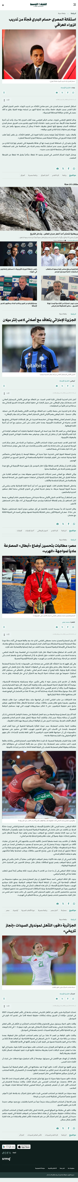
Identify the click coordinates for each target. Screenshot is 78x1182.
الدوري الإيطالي (42, 530)
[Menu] (74, 5)
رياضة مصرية (32, 175)
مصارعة (64, 910)
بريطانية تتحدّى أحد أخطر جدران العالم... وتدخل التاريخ (54, 233)
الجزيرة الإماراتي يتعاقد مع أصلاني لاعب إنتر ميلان (39, 319)
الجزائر (21, 1135)
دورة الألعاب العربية (28, 910)
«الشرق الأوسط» (66, 88)
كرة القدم (55, 175)
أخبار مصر (54, 910)
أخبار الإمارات (29, 530)
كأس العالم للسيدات (34, 1135)
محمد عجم (66, 622)
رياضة (64, 175)
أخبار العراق (45, 175)
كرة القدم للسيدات (51, 1135)
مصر (7, 910)
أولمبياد (15, 910)
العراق (23, 175)
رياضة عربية (62, 13)
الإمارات (19, 530)
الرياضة (73, 13)
